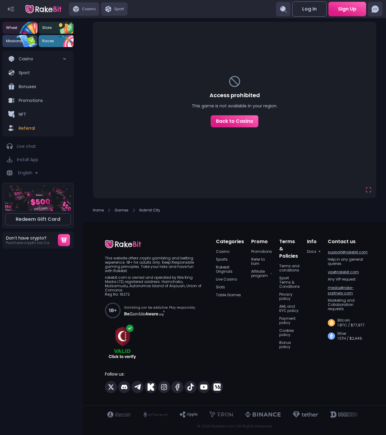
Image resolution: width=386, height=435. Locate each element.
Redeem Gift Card (38, 219)
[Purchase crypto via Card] (64, 240)
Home (98, 210)
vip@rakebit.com (343, 272)
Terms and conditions (289, 268)
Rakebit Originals (224, 269)
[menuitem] (38, 93)
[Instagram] (164, 387)
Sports (222, 259)
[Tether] (305, 414)
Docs (311, 251)
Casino (222, 251)
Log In (309, 8)
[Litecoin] (118, 414)
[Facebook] (177, 387)
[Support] (375, 9)
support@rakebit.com (348, 252)
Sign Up (347, 8)
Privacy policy (286, 296)
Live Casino (226, 279)
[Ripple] (189, 414)
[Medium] (217, 387)
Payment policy (287, 320)
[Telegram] (137, 387)
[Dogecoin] (344, 414)
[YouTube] (204, 387)
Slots (220, 287)
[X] (111, 387)
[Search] (283, 9)
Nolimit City (149, 210)
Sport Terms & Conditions (289, 282)
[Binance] (263, 414)
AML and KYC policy (289, 308)
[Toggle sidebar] (11, 9)
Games (121, 210)
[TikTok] (191, 387)
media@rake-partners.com (341, 290)
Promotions (261, 251)
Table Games (228, 295)
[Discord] (124, 387)
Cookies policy (286, 333)
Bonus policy (285, 345)
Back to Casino (234, 121)
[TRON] (221, 414)
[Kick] (151, 387)
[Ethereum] (155, 414)
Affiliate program (259, 273)
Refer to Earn (258, 261)
